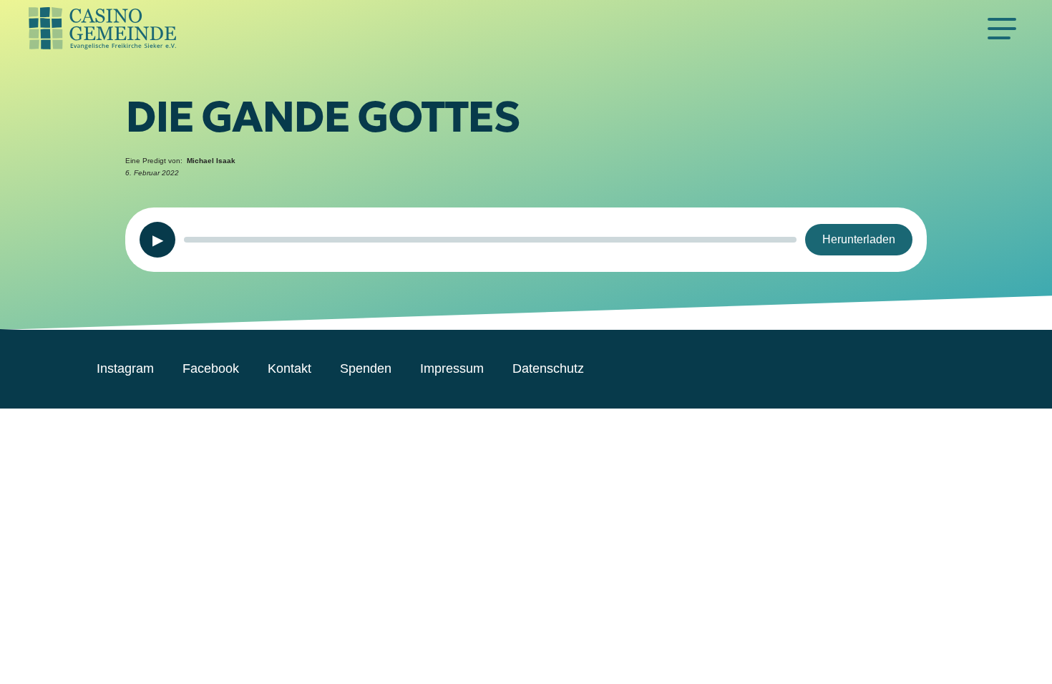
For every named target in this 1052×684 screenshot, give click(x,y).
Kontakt (289, 368)
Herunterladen (858, 239)
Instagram (125, 368)
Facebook (210, 368)
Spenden (365, 368)
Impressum (452, 368)
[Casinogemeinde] (504, 28)
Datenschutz (548, 368)
